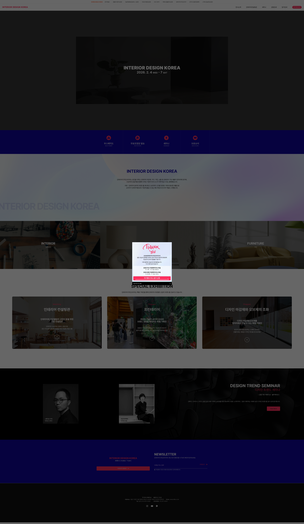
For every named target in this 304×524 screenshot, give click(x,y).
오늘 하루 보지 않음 (137, 283)
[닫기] (170, 283)
